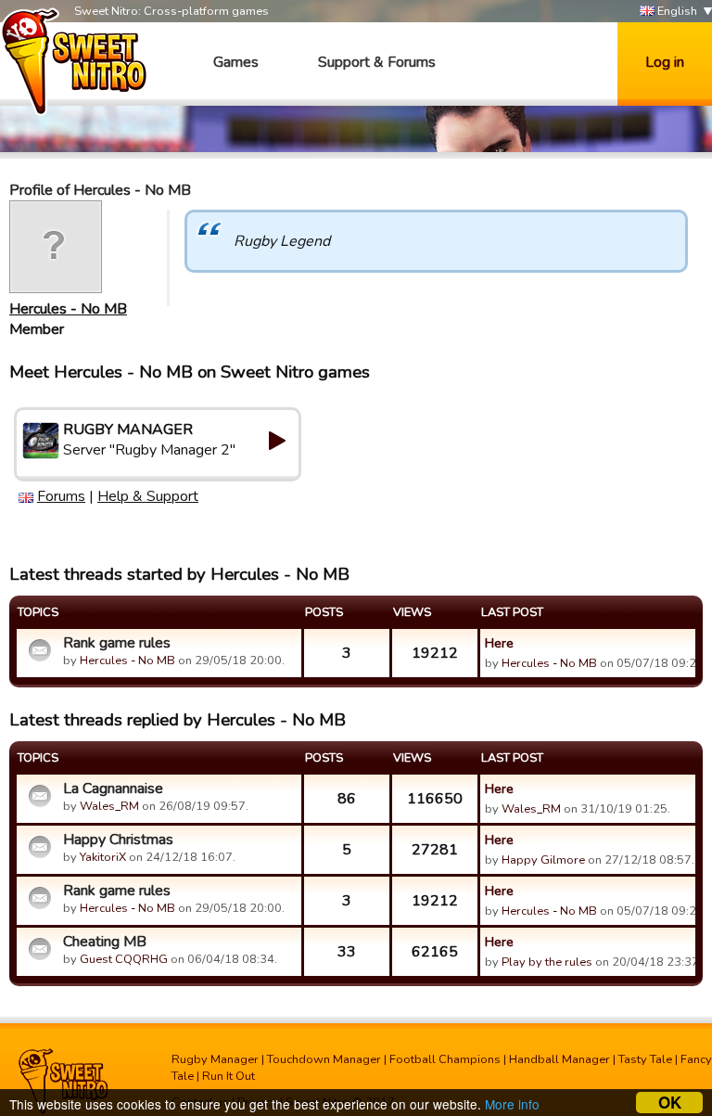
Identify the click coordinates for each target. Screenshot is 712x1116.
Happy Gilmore (543, 860)
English (676, 11)
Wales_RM (109, 806)
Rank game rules (117, 642)
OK (669, 1102)
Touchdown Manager (324, 1059)
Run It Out (228, 1076)
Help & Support (147, 496)
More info (512, 1104)
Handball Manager (559, 1059)
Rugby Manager (215, 1059)
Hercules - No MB (68, 309)
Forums (61, 496)
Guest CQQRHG (124, 959)
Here (499, 643)
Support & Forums (377, 62)
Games (236, 62)
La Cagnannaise (113, 788)
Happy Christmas (118, 839)
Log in (664, 62)
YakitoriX (103, 857)
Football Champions (445, 1059)
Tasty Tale (645, 1059)
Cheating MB (104, 941)
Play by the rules (547, 962)
